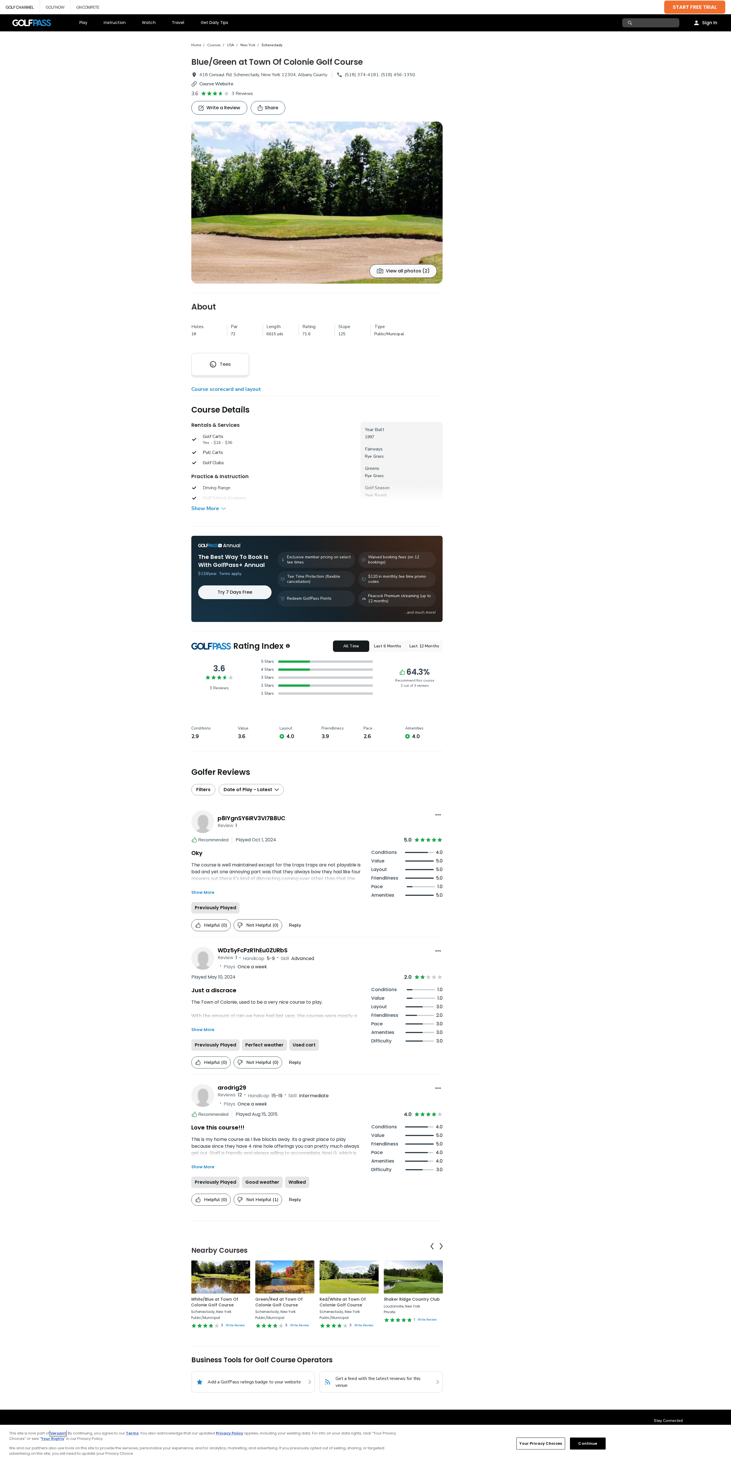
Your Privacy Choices (540, 1443)
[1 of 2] (317, 203)
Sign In (709, 22)
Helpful (215, 925)
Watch (149, 22)
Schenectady (272, 45)
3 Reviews (242, 93)
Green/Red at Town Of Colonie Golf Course (279, 1302)
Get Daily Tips (214, 22)
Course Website (216, 84)
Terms (132, 1433)
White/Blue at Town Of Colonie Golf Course (214, 1302)
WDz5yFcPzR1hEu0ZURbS (253, 950)
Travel (178, 22)
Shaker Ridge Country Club (412, 1299)
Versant (58, 1433)
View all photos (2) (408, 271)
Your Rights (52, 1438)
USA (230, 45)
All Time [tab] (351, 646)
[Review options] (438, 814)
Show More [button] (205, 508)
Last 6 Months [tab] (387, 646)
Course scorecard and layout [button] (226, 389)
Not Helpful (262, 925)
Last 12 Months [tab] (424, 646)
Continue (587, 1443)
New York (247, 45)
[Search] (630, 22)
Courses (214, 45)
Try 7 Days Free (235, 592)
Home (196, 45)
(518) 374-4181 (362, 75)
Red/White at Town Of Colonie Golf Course (343, 1302)
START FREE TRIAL (695, 7)
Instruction (115, 22)
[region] (365, 1444)
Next (441, 1246)
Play (83, 22)
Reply (295, 925)
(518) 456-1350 (398, 75)
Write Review (235, 1325)
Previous (432, 1246)
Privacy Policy (229, 1433)
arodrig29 (232, 1088)
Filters (203, 789)
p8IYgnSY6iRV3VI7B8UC (252, 818)
